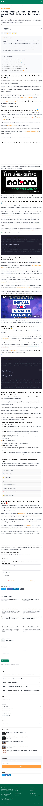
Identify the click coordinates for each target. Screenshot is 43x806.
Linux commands (35, 223)
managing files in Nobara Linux (26, 97)
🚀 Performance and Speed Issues (9, 484)
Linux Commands (18, 793)
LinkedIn (16, 588)
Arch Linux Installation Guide (8, 215)
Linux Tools (17, 795)
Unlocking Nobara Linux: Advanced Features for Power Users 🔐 (14, 66)
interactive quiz (28, 525)
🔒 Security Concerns (7, 477)
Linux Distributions (7, 5)
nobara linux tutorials (20, 515)
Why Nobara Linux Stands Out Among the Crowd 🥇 (12, 60)
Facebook (10, 588)
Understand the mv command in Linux (23, 287)
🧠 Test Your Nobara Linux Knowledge (15, 580)
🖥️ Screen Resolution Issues (8, 470)
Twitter (4, 588)
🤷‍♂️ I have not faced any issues (8, 495)
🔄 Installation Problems (7, 473)
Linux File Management (19, 791)
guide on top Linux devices (33, 230)
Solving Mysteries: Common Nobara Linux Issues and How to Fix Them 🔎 (16, 68)
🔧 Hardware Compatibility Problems (9, 488)
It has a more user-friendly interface (9, 565)
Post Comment (4, 660)
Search (16, 790)
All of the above (6, 575)
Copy (40, 244)
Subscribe (21, 766)
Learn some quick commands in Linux (31, 131)
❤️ (4, 33)
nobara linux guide (21, 513)
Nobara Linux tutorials (11, 101)
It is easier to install (6, 572)
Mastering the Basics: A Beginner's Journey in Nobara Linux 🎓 (14, 64)
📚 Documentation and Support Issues (10, 491)
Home (2, 5)
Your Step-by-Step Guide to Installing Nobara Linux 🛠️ (13, 62)
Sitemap (41, 803)
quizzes (33, 580)
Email (22, 588)
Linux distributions (37, 81)
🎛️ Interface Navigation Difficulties (9, 481)
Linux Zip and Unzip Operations (35, 795)
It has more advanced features (8, 569)
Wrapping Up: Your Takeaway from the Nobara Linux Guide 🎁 (14, 70)
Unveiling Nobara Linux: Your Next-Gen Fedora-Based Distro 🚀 (14, 59)
